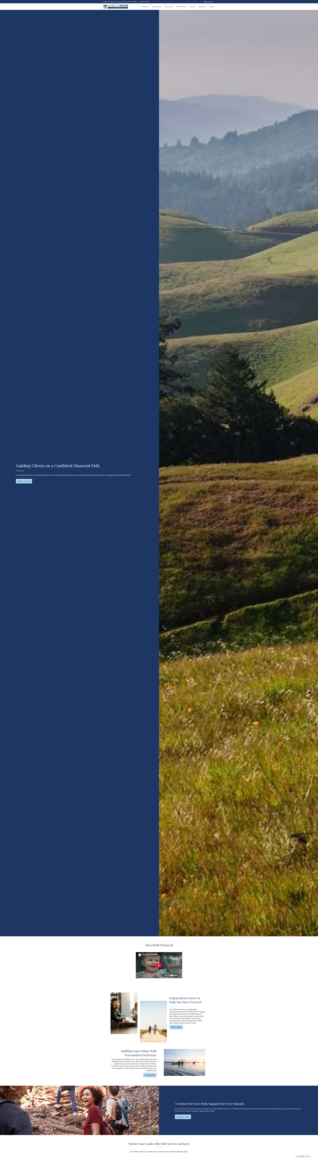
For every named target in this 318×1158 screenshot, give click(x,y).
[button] (145, 6)
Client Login (209, 1)
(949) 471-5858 (145, 1)
